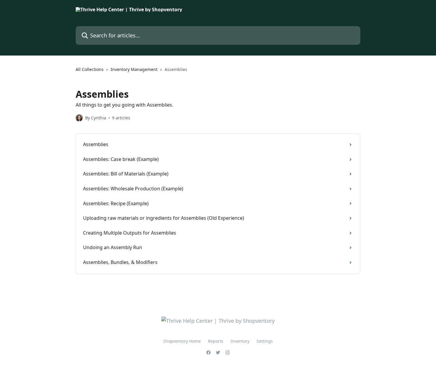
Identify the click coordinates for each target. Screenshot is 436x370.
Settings (265, 341)
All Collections (90, 69)
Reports (215, 341)
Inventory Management (134, 69)
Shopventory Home (182, 341)
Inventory (239, 341)
